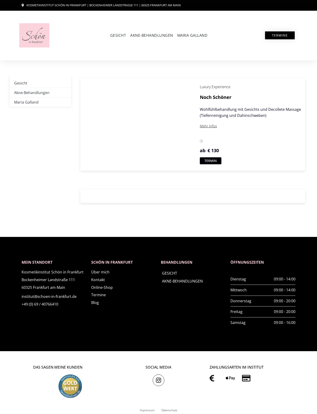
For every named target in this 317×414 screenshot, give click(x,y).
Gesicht (118, 35)
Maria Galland (192, 35)
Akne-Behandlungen (151, 35)
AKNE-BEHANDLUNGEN (182, 281)
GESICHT (169, 273)
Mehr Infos (208, 126)
